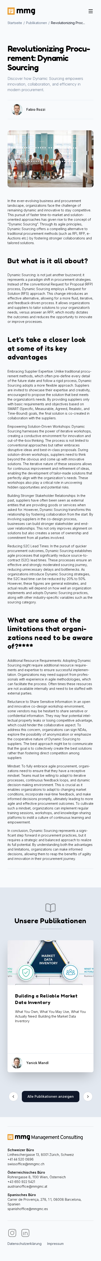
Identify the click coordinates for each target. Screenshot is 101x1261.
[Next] (88, 1096)
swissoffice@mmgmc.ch (26, 1164)
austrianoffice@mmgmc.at (27, 1186)
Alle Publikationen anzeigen (50, 1096)
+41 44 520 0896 (21, 1159)
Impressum (55, 1244)
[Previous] (13, 1096)
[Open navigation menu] (90, 11)
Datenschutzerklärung (25, 1244)
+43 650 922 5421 (21, 1182)
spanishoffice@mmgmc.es (28, 1209)
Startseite (15, 23)
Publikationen (36, 23)
